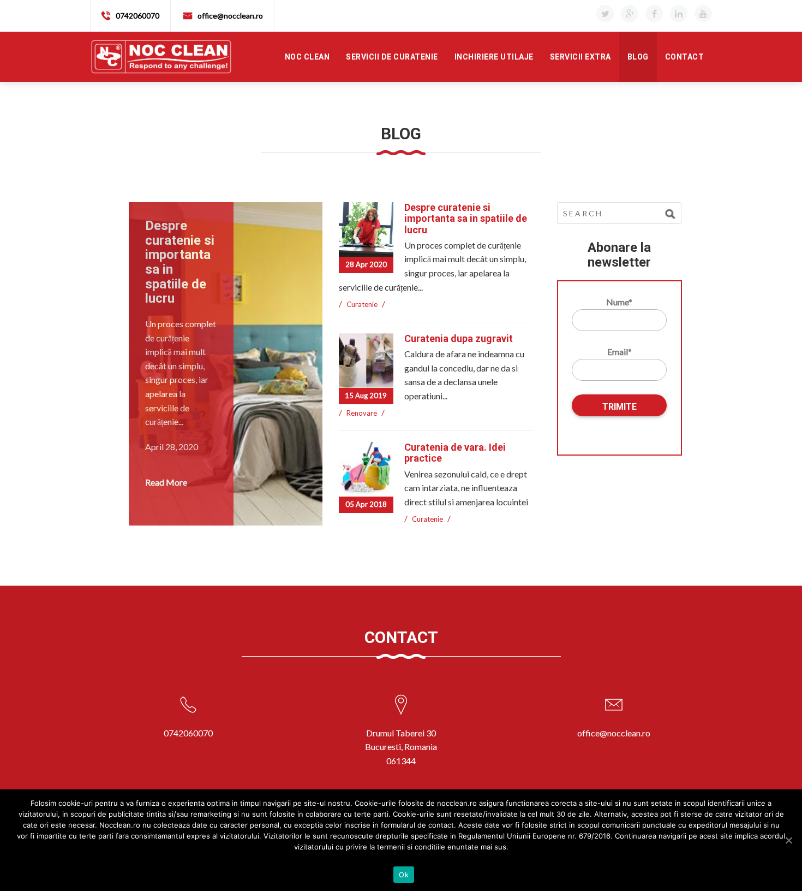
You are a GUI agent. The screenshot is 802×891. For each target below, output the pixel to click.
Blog (638, 56)
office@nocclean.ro (230, 15)
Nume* (619, 302)
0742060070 (137, 15)
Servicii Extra (580, 56)
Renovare (361, 413)
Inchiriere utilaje (494, 56)
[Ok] (788, 840)
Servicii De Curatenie (392, 56)
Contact (684, 56)
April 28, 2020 (171, 446)
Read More (166, 482)
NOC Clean (307, 56)
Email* (619, 351)
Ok (404, 874)
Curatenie (362, 304)
